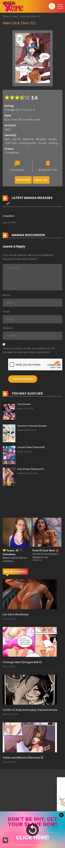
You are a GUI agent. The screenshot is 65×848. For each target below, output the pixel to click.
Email (6, 311)
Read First (23, 180)
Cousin (52, 139)
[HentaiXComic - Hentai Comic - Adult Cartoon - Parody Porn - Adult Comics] (13, 6)
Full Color (11, 143)
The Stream (24, 404)
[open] (60, 6)
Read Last (41, 180)
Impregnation (27, 143)
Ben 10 (17, 139)
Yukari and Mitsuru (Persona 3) (23, 757)
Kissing (53, 143)
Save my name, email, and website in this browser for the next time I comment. (29, 350)
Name (6, 295)
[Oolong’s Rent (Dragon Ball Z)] (30, 641)
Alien (15, 16)
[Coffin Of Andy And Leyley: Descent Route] (30, 689)
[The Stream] (9, 411)
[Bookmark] (47, 163)
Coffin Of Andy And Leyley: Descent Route (30, 710)
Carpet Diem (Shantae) (31, 447)
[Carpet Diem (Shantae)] (9, 455)
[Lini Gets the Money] (30, 594)
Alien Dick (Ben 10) (30, 16)
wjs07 (8, 129)
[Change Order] (8, 204)
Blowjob (41, 139)
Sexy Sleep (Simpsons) (30, 469)
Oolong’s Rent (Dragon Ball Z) (22, 662)
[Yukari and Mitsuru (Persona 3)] (30, 737)
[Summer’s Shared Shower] (9, 433)
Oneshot (8, 216)
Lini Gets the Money (16, 614)
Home (6, 16)
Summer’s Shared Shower (32, 425)
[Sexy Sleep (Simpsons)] (9, 476)
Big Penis (28, 139)
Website (8, 328)
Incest (43, 143)
